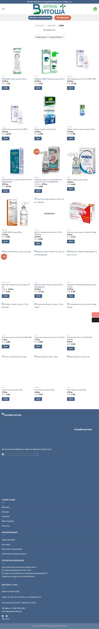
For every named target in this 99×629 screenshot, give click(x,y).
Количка (5, 512)
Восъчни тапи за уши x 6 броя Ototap (81, 232)
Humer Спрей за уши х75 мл (45, 129)
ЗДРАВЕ (51, 25)
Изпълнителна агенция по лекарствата (19, 567)
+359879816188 (18, 608)
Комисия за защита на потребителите (18, 576)
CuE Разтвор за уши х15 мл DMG (14, 129)
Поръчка (6, 516)
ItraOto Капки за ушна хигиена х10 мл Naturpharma (17, 181)
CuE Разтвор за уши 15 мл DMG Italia (81, 79)
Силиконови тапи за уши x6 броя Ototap (79, 338)
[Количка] (95, 9)
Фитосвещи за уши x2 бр (76, 390)
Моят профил (8, 521)
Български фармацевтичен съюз (16, 570)
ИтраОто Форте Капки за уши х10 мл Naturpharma (48, 286)
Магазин (5, 507)
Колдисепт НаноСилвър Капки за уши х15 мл (81, 286)
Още (38, 138)
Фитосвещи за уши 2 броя (44, 390)
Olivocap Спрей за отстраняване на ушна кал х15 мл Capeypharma (48, 181)
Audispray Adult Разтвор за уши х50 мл (49, 79)
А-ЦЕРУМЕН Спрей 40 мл (12, 232)
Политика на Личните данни (14, 554)
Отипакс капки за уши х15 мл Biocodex (17, 337)
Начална (6, 526)
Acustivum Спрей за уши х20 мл (14, 79)
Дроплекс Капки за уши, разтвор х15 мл (16, 286)
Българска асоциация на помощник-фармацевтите (24, 573)
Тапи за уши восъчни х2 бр (12, 390)
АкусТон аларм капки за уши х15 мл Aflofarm (48, 233)
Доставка (6, 544)
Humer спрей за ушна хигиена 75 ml (81, 129)
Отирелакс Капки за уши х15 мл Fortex (49, 337)
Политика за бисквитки (12, 549)
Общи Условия (8, 540)
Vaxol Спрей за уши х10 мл (77, 180)
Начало (39, 25)
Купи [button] (6, 88)
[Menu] (3, 9)
